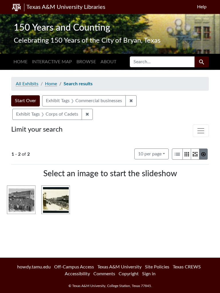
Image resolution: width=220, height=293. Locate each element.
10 (150, 153)
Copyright (129, 274)
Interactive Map (52, 62)
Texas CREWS (187, 267)
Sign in (149, 274)
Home (20, 62)
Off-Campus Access (74, 267)
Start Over (25, 100)
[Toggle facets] (201, 130)
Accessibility (77, 274)
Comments (104, 274)
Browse (86, 62)
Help (202, 7)
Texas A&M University (119, 267)
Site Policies (157, 267)
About (108, 62)
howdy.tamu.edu (34, 267)
